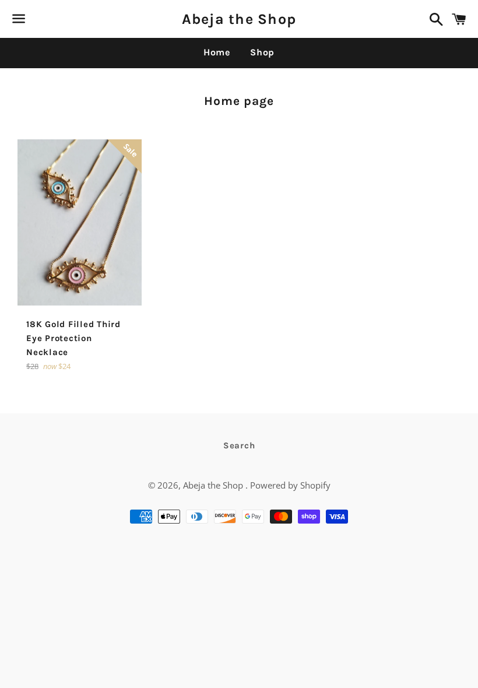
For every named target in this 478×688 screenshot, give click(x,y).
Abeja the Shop (239, 18)
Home (216, 52)
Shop (262, 52)
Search (239, 445)
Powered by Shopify (290, 485)
